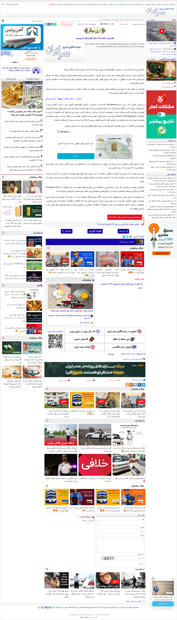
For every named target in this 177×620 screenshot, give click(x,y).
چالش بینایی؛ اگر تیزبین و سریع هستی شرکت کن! (163, 190)
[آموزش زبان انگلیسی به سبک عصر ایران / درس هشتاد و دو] (161, 71)
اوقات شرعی (135, 4)
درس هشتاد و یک (168, 87)
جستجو (154, 4)
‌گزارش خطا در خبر (67, 24)
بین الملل (95, 4)
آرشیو (159, 4)
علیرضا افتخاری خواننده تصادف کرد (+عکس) (164, 157)
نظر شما (141, 515)
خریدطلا (76, 156)
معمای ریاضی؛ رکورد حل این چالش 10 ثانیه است (161, 196)
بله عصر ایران (51, 98)
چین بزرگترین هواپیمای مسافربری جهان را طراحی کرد (162, 44)
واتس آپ (132, 359)
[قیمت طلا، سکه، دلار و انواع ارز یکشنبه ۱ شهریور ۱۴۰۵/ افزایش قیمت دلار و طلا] (22, 95)
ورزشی (100, 4)
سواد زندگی (122, 4)
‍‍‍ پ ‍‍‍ (110, 23)
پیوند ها (128, 4)
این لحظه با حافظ (121, 339)
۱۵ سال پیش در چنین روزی (82, 331)
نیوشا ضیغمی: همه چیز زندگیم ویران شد (24, 131)
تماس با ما (165, 4)
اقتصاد (110, 4)
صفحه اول (172, 4)
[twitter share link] (45, 24)
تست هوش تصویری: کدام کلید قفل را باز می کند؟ (162, 202)
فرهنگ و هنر (87, 4)
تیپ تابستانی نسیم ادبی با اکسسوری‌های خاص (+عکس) (162, 162)
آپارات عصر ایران (82, 347)
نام (143, 519)
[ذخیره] (105, 24)
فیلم (65, 4)
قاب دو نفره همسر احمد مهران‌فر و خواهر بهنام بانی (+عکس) (162, 151)
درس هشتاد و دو (168, 83)
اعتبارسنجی (91, 521)
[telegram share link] (52, 24)
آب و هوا (142, 4)
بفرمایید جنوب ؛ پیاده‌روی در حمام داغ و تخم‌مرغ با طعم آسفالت (72, 311)
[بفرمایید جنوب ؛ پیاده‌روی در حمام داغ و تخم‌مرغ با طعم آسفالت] (70, 296)
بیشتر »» (151, 20)
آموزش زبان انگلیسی (122, 347)
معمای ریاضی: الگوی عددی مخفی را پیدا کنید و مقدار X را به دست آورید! (162, 185)
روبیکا (60, 98)
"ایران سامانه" (84, 617)
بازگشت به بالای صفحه (134, 601)
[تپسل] (58, 131)
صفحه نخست (141, 24)
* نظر (142, 535)
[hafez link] (95, 31)
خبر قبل (68, 231)
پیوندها (88, 607)
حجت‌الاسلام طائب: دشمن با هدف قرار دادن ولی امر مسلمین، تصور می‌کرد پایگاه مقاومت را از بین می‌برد (163, 51)
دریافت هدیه (163, 603)
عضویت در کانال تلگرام (73, 98)
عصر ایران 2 (59, 4)
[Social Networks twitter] (127, 236)
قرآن (74, 4)
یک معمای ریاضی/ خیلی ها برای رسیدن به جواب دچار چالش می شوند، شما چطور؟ (162, 216)
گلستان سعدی (81, 339)
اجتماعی (135, 24)
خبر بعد (122, 231)
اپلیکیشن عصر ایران (55, 331)
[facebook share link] (49, 24)
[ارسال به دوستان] (103, 24)
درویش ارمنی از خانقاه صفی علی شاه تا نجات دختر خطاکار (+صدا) (16, 69)
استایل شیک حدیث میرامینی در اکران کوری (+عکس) (162, 145)
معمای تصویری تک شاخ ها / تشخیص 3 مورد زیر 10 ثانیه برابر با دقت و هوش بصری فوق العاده (161, 209)
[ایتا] (127, 385)
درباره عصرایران (114, 607)
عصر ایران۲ (123, 607)
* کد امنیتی (140, 554)
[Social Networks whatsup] (130, 236)
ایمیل (142, 527)
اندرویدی (125, 359)
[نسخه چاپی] (101, 24)
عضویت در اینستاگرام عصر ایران (122, 331)
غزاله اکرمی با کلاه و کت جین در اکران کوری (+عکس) (163, 168)
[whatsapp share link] (55, 24)
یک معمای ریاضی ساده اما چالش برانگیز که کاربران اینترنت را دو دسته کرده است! (161, 179)
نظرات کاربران (95, 231)
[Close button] (173, 578)
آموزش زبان (52, 4)
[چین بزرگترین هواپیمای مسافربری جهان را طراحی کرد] (161, 31)
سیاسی (116, 4)
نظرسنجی (148, 4)
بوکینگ (84, 521)
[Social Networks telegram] (123, 236)
